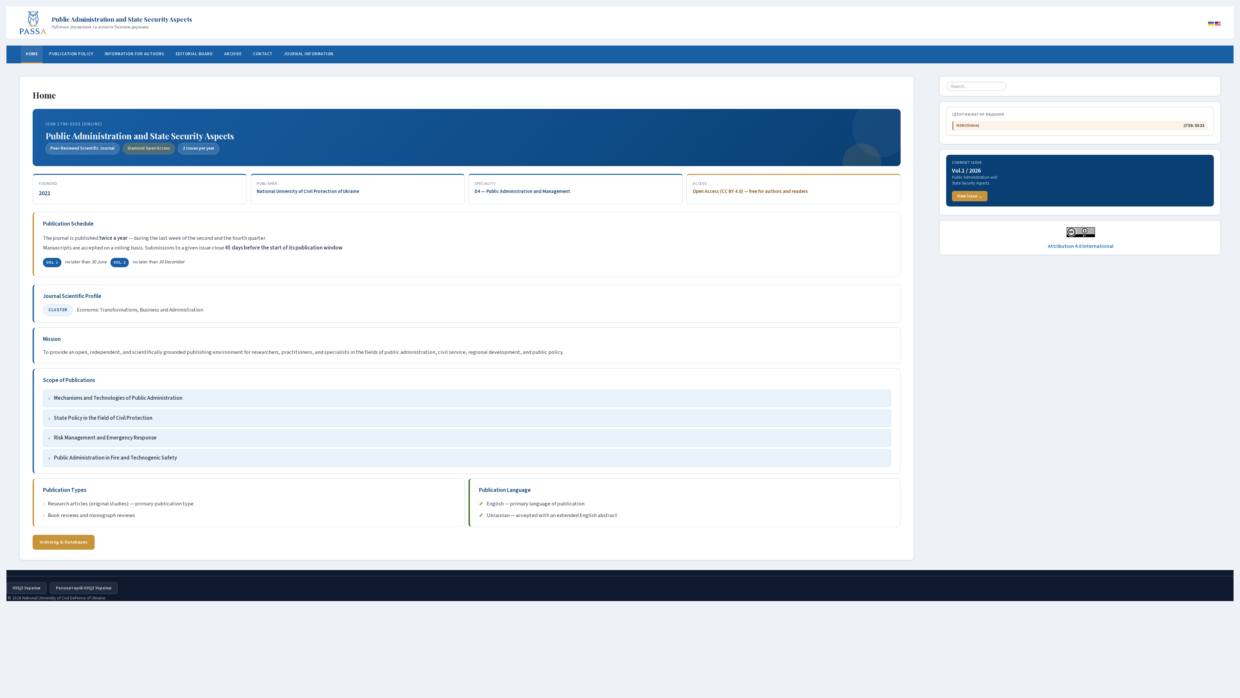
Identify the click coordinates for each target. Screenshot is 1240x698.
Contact (263, 54)
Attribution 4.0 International (1080, 246)
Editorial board (194, 54)
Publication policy (71, 54)
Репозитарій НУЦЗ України (83, 588)
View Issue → (969, 196)
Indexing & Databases (64, 542)
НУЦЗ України (26, 588)
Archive (233, 54)
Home (32, 54)
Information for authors (134, 54)
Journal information (309, 54)
